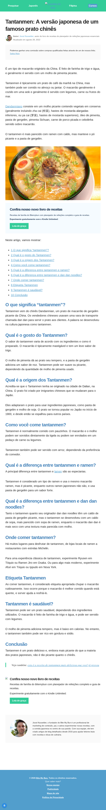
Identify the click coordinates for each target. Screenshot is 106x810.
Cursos (93, 6)
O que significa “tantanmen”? (30, 250)
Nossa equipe (53, 785)
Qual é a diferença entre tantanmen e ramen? (40, 270)
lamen (58, 471)
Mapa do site (53, 793)
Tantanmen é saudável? (27, 290)
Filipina (73, 6)
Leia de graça (19, 226)
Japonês (33, 6)
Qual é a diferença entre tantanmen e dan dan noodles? (46, 275)
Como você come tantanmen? (30, 265)
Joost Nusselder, (27, 36)
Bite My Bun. (42, 778)
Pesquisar (13, 6)
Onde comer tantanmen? (27, 280)
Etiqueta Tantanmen (24, 285)
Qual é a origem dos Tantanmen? (32, 260)
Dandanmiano (13, 106)
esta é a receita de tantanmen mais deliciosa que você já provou (63, 665)
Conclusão (19, 295)
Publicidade (53, 789)
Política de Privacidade (53, 797)
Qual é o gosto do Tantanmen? (31, 255)
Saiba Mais (15, 53)
